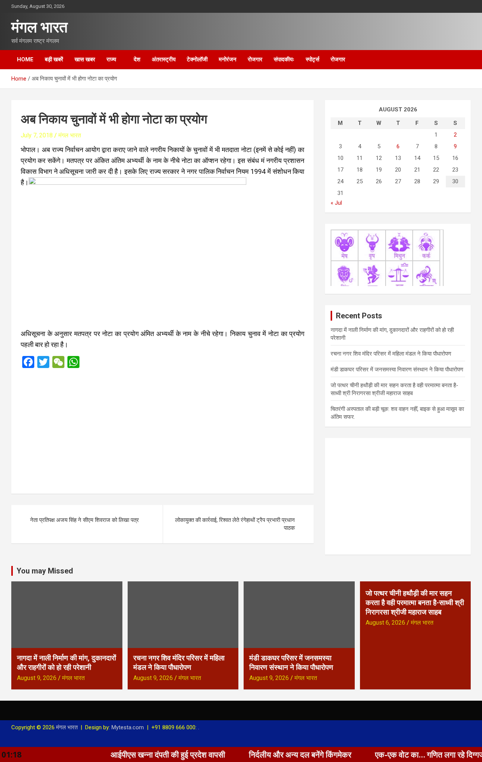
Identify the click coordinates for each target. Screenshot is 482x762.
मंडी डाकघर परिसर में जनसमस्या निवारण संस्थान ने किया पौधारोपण (397, 369)
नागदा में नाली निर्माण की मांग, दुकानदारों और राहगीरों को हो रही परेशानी (66, 663)
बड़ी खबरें (54, 59)
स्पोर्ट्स (312, 59)
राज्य (111, 59)
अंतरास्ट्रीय (163, 59)
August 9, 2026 (36, 677)
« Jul (336, 202)
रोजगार (255, 59)
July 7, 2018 (37, 135)
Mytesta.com (127, 727)
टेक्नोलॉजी (197, 59)
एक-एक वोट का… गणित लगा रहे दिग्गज (408, 754)
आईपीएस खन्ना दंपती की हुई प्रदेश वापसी (146, 754)
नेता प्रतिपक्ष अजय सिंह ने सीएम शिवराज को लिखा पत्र (84, 520)
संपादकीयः (284, 59)
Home (25, 59)
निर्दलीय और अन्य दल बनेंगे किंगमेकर (278, 754)
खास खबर (85, 59)
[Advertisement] (162, 428)
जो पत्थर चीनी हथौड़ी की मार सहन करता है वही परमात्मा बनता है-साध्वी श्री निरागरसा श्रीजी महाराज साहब (415, 602)
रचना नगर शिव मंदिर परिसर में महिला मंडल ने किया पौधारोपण (391, 353)
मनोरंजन (227, 59)
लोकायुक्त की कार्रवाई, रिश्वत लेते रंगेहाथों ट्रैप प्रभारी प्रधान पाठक (235, 524)
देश (137, 59)
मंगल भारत (39, 27)
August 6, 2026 (385, 622)
